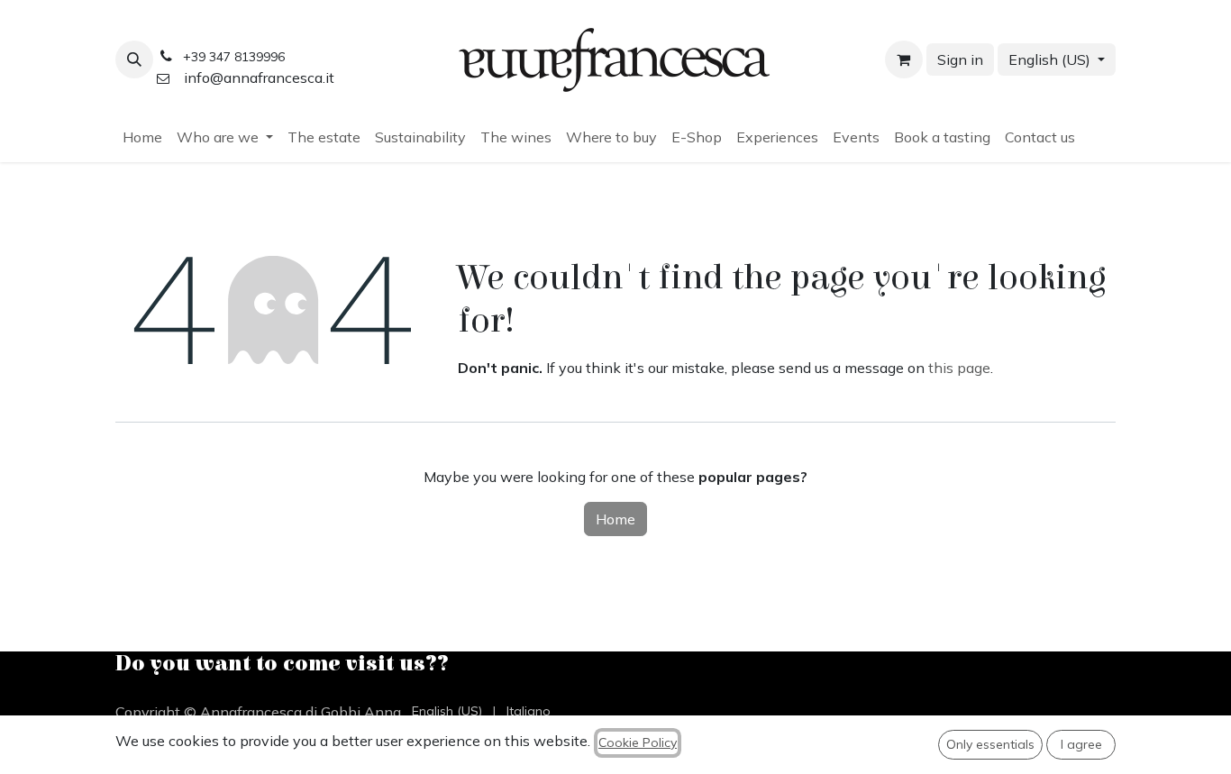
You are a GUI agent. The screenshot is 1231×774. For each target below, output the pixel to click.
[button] (134, 59)
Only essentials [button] (990, 744)
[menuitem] (142, 137)
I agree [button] (1081, 744)
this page (959, 368)
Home (615, 519)
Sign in (960, 59)
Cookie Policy (637, 742)
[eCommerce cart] (904, 59)
